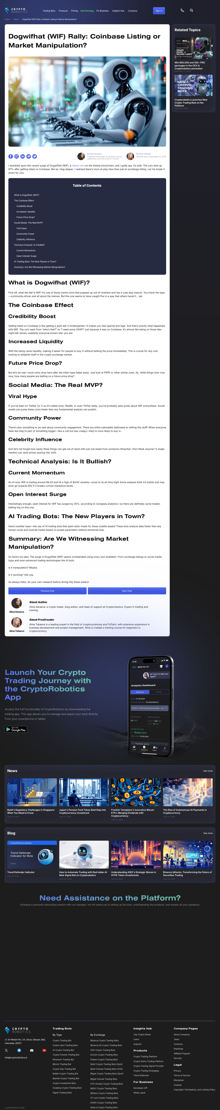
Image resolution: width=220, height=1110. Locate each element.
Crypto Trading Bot (62, 1040)
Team (176, 1039)
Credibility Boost (24, 206)
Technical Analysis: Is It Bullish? (29, 245)
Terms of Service (182, 1075)
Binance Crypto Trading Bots (104, 1040)
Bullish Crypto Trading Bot (65, 1073)
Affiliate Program (182, 1053)
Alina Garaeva (94, 154)
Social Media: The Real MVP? (28, 222)
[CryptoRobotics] (17, 1030)
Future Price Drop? (25, 217)
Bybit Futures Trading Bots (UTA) (106, 1069)
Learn (136, 1039)
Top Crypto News (142, 1034)
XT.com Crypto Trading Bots (104, 1098)
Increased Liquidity (25, 211)
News (16, 19)
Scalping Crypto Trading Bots (67, 1087)
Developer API (140, 1088)
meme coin (78, 165)
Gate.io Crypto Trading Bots (104, 1107)
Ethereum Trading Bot (63, 1059)
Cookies (178, 1085)
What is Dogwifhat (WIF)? (26, 195)
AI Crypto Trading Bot (63, 1050)
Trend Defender (141, 1075)
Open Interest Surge (26, 256)
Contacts (178, 1044)
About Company (182, 1034)
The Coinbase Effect (24, 200)
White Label (139, 1092)
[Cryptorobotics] (16, 11)
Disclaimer (179, 1080)
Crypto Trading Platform (145, 1056)
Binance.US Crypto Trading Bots (106, 1045)
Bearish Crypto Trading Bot (66, 1078)
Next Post (127, 591)
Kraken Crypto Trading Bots (104, 1059)
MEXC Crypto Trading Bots (103, 1088)
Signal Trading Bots (62, 1092)
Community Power (25, 233)
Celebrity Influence (25, 239)
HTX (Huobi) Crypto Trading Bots (106, 1083)
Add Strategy (87, 10)
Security (178, 1058)
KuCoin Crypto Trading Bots (104, 1054)
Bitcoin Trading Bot (62, 1064)
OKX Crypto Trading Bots (102, 1050)
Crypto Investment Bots (64, 1083)
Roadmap (178, 1048)
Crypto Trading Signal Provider (148, 1066)
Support (137, 1044)
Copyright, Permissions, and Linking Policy (194, 1089)
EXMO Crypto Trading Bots (103, 1102)
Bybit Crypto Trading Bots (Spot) (106, 1064)
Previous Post (47, 591)
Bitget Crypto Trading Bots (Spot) (106, 1073)
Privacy (177, 1070)
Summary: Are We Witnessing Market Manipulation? (39, 267)
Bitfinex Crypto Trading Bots (104, 1093)
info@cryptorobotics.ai (16, 1057)
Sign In (159, 10)
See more (208, 771)
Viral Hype (21, 228)
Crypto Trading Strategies (146, 1070)
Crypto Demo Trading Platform (148, 1061)
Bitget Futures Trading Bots (103, 1079)
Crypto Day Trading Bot (64, 1069)
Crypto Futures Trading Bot (66, 1054)
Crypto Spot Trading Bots (65, 1045)
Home (7, 19)
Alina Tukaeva (143, 154)
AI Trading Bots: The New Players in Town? (35, 261)
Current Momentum (25, 250)
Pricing (74, 10)
